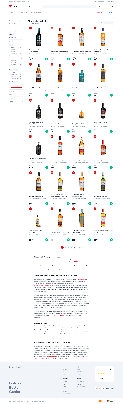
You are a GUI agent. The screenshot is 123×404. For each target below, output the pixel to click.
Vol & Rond (61, 53)
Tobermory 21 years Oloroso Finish (103, 160)
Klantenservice (80, 381)
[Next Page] (83, 247)
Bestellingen (80, 371)
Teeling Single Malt (56, 124)
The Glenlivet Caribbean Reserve (59, 51)
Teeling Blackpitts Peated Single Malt (36, 123)
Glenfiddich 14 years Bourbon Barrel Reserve (102, 50)
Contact (65, 383)
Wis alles (21, 20)
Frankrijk (64, 374)
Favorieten (79, 374)
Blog (64, 384)
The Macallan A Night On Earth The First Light (103, 231)
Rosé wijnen (12, 12)
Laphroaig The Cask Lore (100, 196)
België (64, 371)
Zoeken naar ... (47, 6)
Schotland (34, 53)
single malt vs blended (59, 315)
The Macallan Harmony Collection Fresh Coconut (103, 86)
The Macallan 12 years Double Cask (81, 51)
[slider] (10, 87)
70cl (30, 53)
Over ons (65, 381)
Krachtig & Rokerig (41, 53)
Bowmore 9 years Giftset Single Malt (35, 231)
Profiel (78, 369)
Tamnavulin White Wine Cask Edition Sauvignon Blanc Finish (59, 195)
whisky (76, 261)
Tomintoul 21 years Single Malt (80, 160)
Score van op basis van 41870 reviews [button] (19, 1)
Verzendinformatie (81, 386)
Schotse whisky (81, 279)
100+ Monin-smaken (22, 12)
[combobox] (108, 22)
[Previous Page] (58, 247)
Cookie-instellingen (67, 393)
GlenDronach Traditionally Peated (60, 87)
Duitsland (65, 373)
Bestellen (79, 383)
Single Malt (11, 23)
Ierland (33, 126)
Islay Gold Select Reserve (36, 196)
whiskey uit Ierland (39, 285)
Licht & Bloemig (84, 162)
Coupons (79, 373)
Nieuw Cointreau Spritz (36, 12)
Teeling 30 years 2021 (78, 124)
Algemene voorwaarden (68, 388)
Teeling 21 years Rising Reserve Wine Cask (37, 159)
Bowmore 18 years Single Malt (59, 160)
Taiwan (52, 285)
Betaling (79, 384)
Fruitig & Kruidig (105, 53)
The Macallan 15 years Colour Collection (78, 195)
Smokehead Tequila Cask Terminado (34, 50)
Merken (64, 386)
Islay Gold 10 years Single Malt (37, 87)
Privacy (64, 389)
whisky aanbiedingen (51, 356)
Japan (46, 285)
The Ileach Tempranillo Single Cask (60, 232)
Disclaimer (65, 391)
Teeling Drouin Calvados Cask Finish (100, 123)
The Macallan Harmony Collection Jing (78, 231)
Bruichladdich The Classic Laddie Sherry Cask (81, 86)
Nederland (65, 369)
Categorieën (34, 6)
